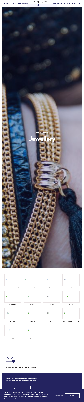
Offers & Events (57, 3)
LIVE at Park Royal (23, 3)
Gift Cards (67, 3)
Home (42, 2)
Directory (7, 3)
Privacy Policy (12, 398)
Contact (74, 3)
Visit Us (14, 3)
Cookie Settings (58, 395)
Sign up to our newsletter (21, 368)
